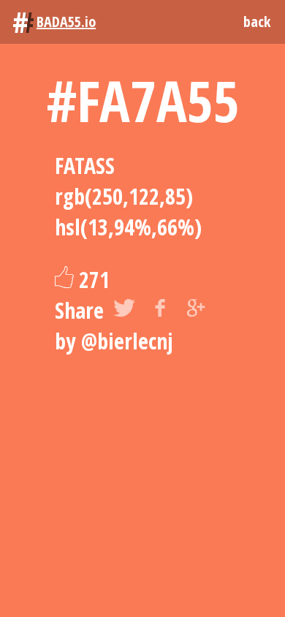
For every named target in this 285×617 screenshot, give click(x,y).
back (256, 21)
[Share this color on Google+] (195, 310)
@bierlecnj (127, 341)
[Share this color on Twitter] (124, 310)
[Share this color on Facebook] (160, 310)
